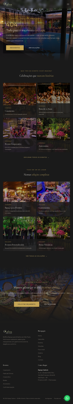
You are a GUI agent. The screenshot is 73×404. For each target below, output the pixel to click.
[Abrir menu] (68, 4)
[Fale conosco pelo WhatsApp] (67, 398)
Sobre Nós (41, 339)
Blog (39, 356)
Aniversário (6, 384)
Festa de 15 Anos (8, 373)
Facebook (57, 398)
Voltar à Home (50, 304)
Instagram (48, 398)
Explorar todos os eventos (36, 157)
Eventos (40, 343)
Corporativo (6, 377)
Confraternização (8, 387)
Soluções (40, 346)
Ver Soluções (34, 48)
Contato (40, 360)
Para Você (41, 349)
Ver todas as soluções (36, 256)
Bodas (5, 380)
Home (40, 336)
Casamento (6, 370)
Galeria (40, 353)
